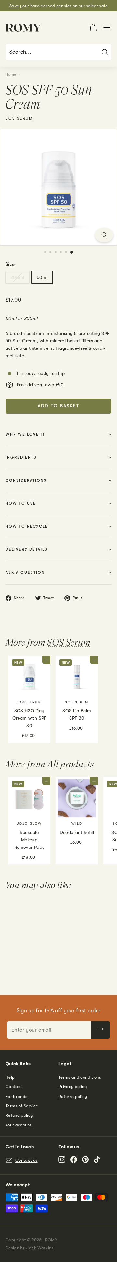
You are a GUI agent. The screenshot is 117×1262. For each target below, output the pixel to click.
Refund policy (19, 1115)
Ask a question (25, 572)
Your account (19, 1125)
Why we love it (25, 434)
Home (11, 74)
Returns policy (72, 1096)
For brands (17, 1096)
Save (14, 5)
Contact (14, 1086)
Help (10, 1077)
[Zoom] (104, 235)
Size (10, 264)
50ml (42, 277)
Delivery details (27, 549)
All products (70, 763)
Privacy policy (72, 1086)
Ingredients (21, 457)
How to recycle (27, 526)
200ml (17, 277)
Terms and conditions (79, 1077)
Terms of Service (22, 1105)
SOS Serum (19, 118)
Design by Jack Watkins (30, 1247)
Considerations (26, 480)
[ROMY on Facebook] (73, 1159)
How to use (21, 503)
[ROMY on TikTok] (97, 1159)
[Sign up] (100, 1029)
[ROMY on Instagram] (61, 1159)
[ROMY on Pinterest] (85, 1159)
